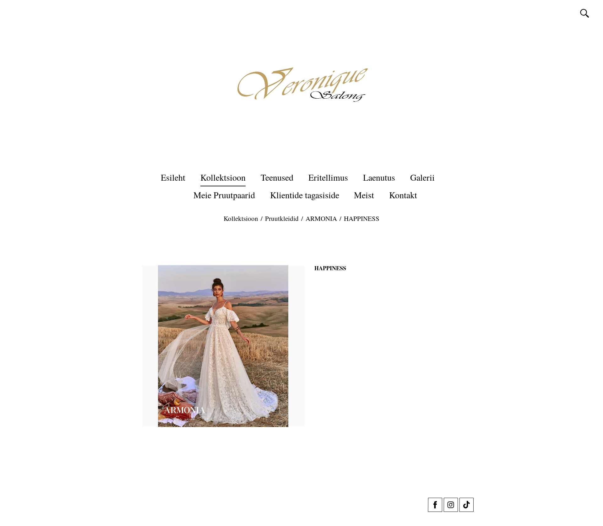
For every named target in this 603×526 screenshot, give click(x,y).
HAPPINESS (361, 218)
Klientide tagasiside (304, 195)
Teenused (277, 177)
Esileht (173, 177)
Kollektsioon (223, 177)
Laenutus (379, 177)
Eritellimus (328, 177)
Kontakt (403, 195)
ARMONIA (321, 218)
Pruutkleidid (282, 218)
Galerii (422, 177)
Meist (364, 195)
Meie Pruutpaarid (224, 195)
